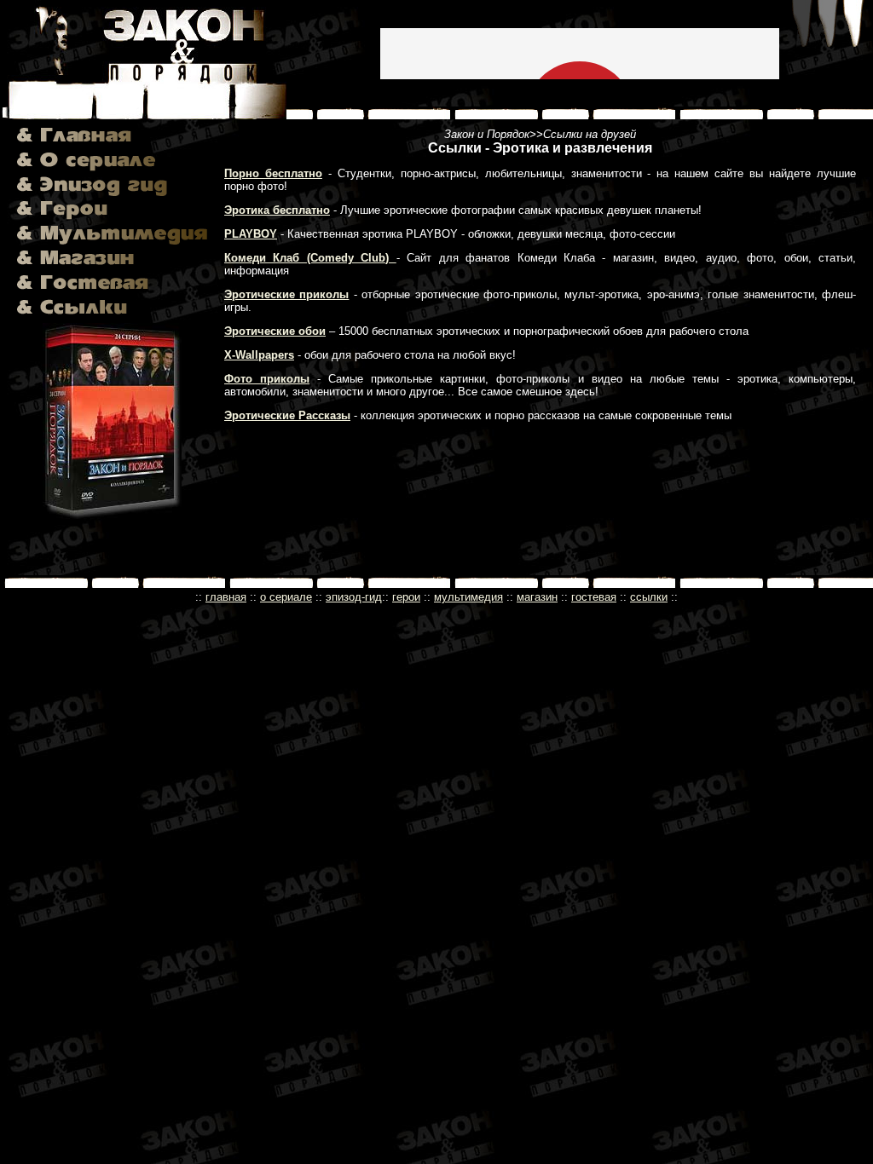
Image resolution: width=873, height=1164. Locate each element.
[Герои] (62, 222)
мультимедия (468, 597)
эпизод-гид (354, 597)
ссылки (649, 597)
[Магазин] (75, 272)
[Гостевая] (82, 296)
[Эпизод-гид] (92, 198)
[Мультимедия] (112, 247)
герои (406, 597)
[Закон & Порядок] (143, 102)
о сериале (286, 597)
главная (225, 597)
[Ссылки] (72, 310)
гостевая (593, 597)
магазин (537, 597)
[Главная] (74, 149)
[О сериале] (86, 173)
